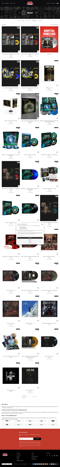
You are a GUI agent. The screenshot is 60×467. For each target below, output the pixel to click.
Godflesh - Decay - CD (49, 87)
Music (3, 3)
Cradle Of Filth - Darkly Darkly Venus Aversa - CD (49, 323)
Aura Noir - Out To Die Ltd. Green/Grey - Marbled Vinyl (49, 290)
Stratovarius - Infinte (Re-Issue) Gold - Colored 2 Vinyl (11, 356)
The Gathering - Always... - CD (30, 323)
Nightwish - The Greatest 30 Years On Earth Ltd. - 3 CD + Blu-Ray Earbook (11, 155)
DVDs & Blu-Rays (34, 20)
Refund (18, 459)
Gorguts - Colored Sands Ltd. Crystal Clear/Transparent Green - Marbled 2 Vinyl (30, 121)
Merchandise (7, 3)
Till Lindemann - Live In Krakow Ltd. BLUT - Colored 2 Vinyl (10, 256)
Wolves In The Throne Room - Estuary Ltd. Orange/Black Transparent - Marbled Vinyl (30, 357)
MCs (29, 20)
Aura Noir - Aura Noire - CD (30, 390)
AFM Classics (46, 417)
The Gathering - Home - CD (11, 390)
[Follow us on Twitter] (50, 455)
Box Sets (40, 20)
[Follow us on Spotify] (57, 455)
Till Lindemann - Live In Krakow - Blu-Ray (30, 154)
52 (33, 396)
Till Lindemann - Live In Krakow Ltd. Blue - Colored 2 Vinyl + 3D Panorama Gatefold (30, 189)
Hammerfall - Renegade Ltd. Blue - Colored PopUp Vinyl (11, 87)
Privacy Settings (34, 459)
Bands (11, 3)
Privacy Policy (34, 457)
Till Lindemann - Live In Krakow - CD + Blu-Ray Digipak (49, 154)
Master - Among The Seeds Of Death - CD (49, 256)
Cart (57, 3)
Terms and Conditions (35, 456)
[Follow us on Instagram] (52, 455)
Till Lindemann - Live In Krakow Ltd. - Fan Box (49, 188)
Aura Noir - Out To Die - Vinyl (11, 290)
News (14, 3)
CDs (26, 20)
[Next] (36, 396)
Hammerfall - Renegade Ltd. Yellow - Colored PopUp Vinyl (30, 87)
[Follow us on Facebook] (47, 455)
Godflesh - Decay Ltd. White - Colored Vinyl (11, 120)
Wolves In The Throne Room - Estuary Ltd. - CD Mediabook (30, 290)
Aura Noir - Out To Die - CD (11, 323)
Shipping (18, 457)
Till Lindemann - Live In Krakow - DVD (10, 222)
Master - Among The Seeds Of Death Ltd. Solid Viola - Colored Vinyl (30, 257)
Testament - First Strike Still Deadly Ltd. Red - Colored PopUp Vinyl (11, 189)
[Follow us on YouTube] (54, 455)
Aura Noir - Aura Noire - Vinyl (49, 356)
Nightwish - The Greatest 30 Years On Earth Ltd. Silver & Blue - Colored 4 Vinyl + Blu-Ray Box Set (49, 121)
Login (52, 3)
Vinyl (23, 20)
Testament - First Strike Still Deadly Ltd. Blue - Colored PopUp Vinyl (49, 223)
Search (48, 3)
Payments (18, 456)
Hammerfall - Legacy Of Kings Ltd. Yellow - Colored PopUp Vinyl (10, 54)
